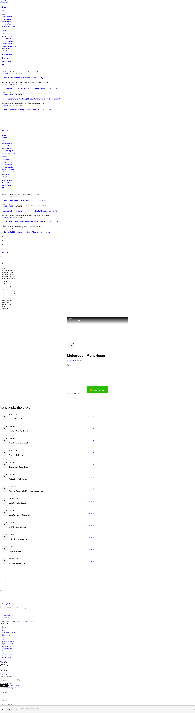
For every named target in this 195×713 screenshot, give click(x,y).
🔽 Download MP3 (97, 390)
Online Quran (6, 304)
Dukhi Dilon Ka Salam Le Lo (19, 443)
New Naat (5, 302)
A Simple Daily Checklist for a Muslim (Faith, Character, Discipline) (30, 88)
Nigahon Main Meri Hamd (18, 431)
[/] (0, 258)
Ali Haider (77, 320)
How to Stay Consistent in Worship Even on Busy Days (25, 77)
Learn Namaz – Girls (10, 294)
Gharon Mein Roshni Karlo (18, 467)
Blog (3, 306)
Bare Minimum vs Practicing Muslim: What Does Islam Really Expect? (31, 99)
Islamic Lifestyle (8, 73)
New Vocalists (7, 300)
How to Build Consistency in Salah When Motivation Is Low (27, 109)
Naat (5, 268)
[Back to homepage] (4, 673)
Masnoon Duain (8, 274)
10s (9, 709)
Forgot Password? (15, 685)
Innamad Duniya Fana (17, 563)
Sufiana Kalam (8, 272)
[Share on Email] (69, 373)
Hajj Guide (6, 298)
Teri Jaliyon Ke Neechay (18, 479)
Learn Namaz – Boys (10, 292)
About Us (5, 308)
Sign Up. (13, 688)
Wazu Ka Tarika (8, 290)
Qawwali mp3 (7, 270)
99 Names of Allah (9, 278)
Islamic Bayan (7, 286)
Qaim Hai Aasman (15, 551)
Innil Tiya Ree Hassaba (17, 527)
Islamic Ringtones (9, 276)
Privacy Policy (6, 604)
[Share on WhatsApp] (69, 371)
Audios (4, 266)
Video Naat (7, 284)
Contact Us (6, 602)
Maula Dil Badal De (16, 419)
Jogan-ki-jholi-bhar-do (17, 455)
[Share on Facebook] (69, 369)
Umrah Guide (7, 296)
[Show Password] (18, 680)
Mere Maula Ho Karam (17, 503)
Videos (4, 281)
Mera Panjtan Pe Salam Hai (19, 515)
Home (4, 264)
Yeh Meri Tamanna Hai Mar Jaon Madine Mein (26, 491)
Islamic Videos (8, 288)
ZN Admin (72, 360)
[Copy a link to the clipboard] (69, 375)
